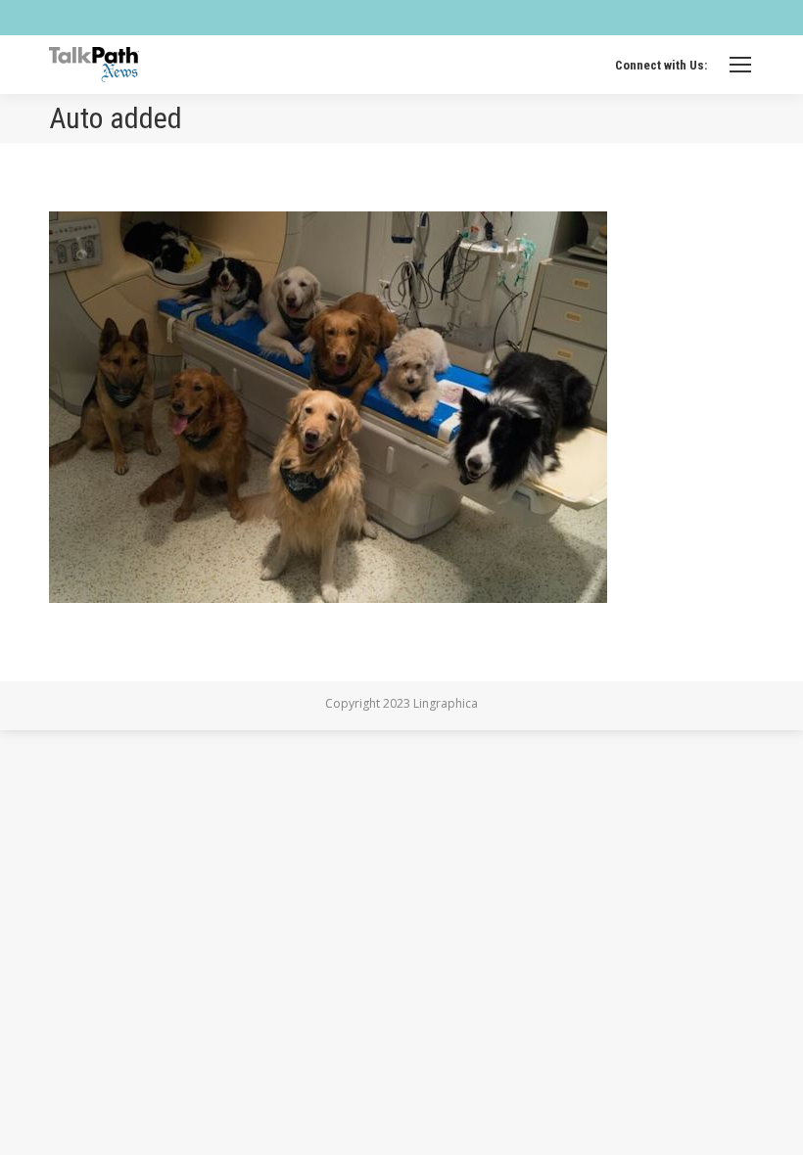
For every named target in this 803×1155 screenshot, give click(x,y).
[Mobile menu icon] (740, 64)
